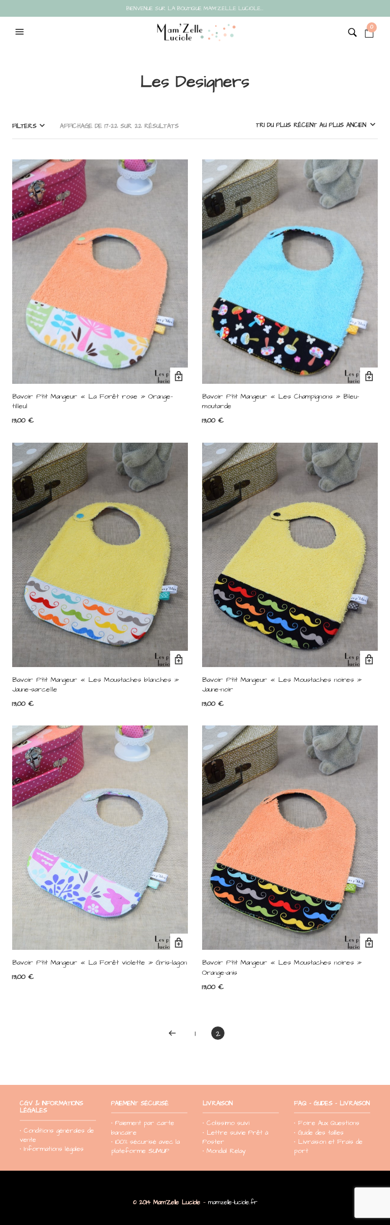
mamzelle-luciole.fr (232, 1202)
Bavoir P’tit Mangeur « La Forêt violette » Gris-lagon (99, 962)
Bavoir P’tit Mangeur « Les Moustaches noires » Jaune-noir (282, 685)
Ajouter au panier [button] (179, 376)
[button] (21, 32)
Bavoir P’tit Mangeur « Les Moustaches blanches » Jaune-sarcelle (95, 685)
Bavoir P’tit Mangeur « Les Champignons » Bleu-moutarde (280, 401)
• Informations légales (52, 1148)
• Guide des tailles (319, 1132)
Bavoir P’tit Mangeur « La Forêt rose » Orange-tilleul (92, 401)
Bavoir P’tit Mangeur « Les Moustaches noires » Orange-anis (282, 967)
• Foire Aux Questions (327, 1123)
